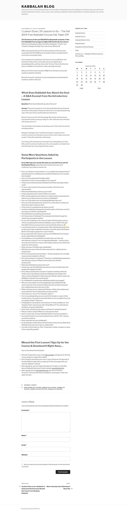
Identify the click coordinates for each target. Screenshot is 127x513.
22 (77, 81)
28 (104, 81)
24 (86, 81)
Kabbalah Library (80, 36)
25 (91, 81)
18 (90, 78)
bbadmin (42, 28)
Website (24, 455)
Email (23, 445)
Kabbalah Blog (37, 6)
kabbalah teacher (55, 389)
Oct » (99, 88)
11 (90, 75)
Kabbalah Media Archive (82, 40)
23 (82, 81)
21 (104, 78)
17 (86, 78)
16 (82, 78)
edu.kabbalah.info (58, 368)
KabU (77, 50)
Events (34, 385)
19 (95, 78)
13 (99, 75)
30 (82, 85)
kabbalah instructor (38, 389)
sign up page (49, 355)
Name (24, 435)
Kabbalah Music (80, 43)
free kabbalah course (32, 387)
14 (104, 75)
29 (77, 85)
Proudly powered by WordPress (30, 508)
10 (86, 75)
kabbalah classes (49, 387)
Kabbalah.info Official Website (84, 47)
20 (100, 78)
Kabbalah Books (80, 33)
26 (95, 81)
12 (95, 75)
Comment (25, 410)
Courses (27, 385)
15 (77, 78)
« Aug (81, 88)
